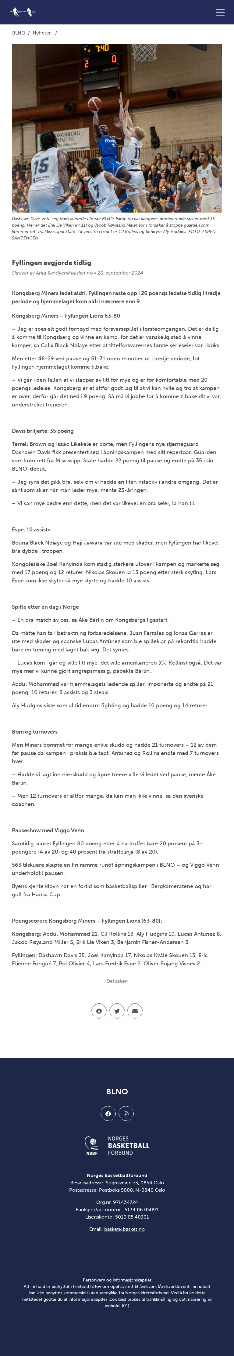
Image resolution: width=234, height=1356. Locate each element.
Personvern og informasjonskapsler (117, 1280)
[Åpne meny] (222, 12)
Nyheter (42, 33)
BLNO (18, 33)
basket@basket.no (124, 1229)
